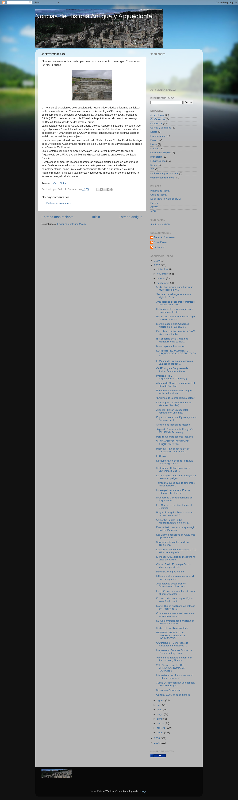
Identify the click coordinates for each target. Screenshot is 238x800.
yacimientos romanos (162, 177)
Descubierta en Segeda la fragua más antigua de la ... (174, 462)
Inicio (96, 217)
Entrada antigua (131, 217)
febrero (161, 728)
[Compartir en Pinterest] (111, 189)
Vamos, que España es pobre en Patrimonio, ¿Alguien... (174, 659)
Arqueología (157, 115)
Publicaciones (158, 161)
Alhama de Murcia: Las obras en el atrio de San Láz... (175, 384)
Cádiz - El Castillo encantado (172, 628)
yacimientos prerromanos (164, 173)
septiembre (163, 283)
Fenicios (155, 140)
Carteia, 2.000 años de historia (173, 694)
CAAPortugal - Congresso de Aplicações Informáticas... (172, 369)
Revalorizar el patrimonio (170, 571)
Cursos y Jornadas (160, 127)
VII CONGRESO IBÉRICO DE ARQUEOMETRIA (172, 442)
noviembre (163, 273)
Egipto (153, 132)
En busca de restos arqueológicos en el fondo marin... (175, 600)
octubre (161, 278)
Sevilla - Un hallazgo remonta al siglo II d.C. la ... (173, 295)
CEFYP (154, 207)
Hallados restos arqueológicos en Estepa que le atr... (174, 310)
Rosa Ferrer (160, 242)
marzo (161, 723)
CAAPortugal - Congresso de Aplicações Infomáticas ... (172, 644)
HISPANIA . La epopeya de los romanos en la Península (173, 450)
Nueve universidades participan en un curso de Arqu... (175, 622)
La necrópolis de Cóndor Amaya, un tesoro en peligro (176, 477)
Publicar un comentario (58, 203)
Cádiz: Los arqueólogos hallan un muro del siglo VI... (174, 288)
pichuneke (159, 247)
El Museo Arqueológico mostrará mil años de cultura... (176, 558)
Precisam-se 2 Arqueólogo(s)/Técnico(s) (171, 377)
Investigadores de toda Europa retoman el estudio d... (173, 491)
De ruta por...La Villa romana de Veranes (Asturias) (173, 404)
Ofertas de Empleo (160, 152)
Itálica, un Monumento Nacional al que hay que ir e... (175, 577)
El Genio (161, 456)
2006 (157, 738)
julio (159, 705)
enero (160, 732)
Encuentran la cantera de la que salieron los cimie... (174, 392)
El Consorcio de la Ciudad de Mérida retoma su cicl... (172, 340)
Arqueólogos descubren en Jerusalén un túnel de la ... (172, 585)
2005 (157, 743)
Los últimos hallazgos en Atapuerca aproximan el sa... (175, 536)
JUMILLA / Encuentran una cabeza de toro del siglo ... (175, 684)
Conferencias (157, 119)
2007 (157, 265)
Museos (154, 148)
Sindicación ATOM (160, 224)
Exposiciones (157, 136)
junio (160, 709)
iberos (153, 144)
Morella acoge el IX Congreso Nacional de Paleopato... (172, 325)
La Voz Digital (58, 183)
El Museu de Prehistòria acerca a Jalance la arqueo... (174, 362)
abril (159, 718)
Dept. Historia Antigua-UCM (165, 199)
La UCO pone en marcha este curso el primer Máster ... (176, 592)
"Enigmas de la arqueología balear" (175, 398)
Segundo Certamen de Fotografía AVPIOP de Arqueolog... (175, 431)
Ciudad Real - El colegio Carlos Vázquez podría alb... (173, 565)
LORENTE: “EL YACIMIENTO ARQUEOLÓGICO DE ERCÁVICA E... (176, 353)
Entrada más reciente (57, 217)
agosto (161, 700)
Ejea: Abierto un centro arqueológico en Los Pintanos (176, 528)
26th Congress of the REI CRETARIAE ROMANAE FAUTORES (170, 668)
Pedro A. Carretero (164, 237)
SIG (152, 169)
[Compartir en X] (104, 189)
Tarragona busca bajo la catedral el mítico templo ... (175, 484)
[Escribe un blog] (101, 189)
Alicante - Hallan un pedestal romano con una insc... (172, 411)
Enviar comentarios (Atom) (72, 224)
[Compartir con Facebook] (108, 189)
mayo (160, 714)
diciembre (162, 269)
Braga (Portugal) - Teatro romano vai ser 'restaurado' (174, 514)
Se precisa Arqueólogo (168, 690)
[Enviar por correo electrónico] (98, 189)
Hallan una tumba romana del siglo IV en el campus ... (175, 318)
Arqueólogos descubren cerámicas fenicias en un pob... (175, 303)
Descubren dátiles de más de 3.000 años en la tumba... (175, 332)
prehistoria (156, 156)
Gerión (154, 203)
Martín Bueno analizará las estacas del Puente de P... (175, 607)
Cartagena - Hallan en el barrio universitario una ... (173, 469)
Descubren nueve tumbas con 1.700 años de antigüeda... (176, 551)
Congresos (156, 123)
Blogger (143, 791)
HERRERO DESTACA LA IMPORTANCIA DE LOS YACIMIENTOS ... (170, 635)
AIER (153, 211)
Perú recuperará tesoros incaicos (174, 436)
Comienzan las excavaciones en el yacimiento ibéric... (175, 614)
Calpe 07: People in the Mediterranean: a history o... (173, 521)
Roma (153, 165)
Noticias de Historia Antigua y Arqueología (93, 16)
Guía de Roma (158, 194)
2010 (157, 260)
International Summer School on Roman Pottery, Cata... (174, 651)
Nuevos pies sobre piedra (170, 346)
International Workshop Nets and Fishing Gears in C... (174, 676)
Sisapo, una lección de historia (173, 424)
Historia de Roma (160, 190)
